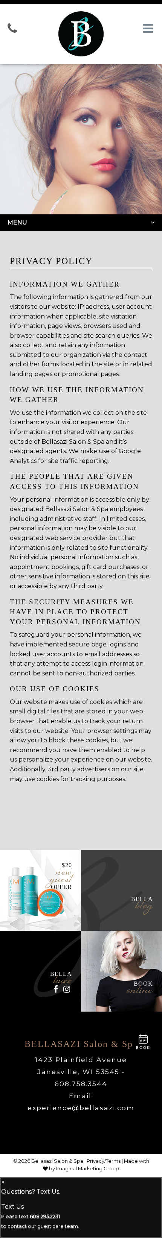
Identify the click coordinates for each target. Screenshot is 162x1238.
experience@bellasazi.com (81, 1108)
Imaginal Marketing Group (87, 1168)
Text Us (12, 1206)
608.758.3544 (81, 1084)
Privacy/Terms (104, 1161)
